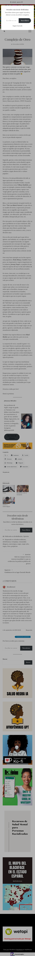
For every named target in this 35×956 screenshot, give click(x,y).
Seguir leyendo (17, 26)
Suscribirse (25, 20)
